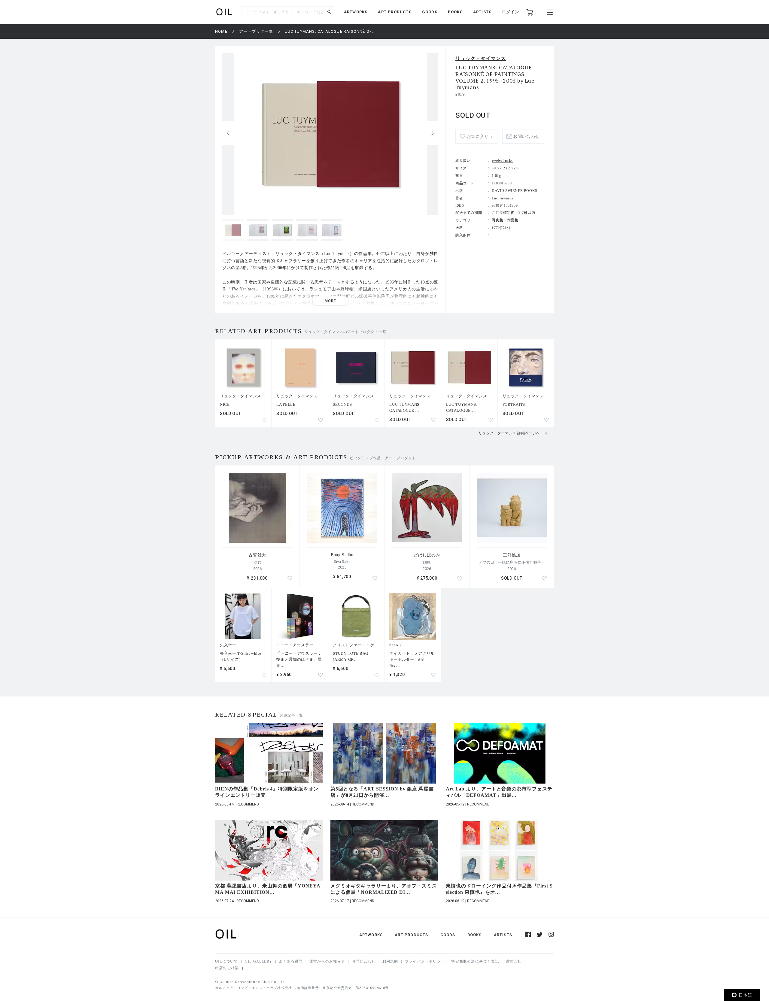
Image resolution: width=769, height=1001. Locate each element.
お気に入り (479, 136)
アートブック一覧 (256, 31)
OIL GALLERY (258, 961)
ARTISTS (482, 12)
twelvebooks (502, 161)
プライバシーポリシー (425, 961)
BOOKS (455, 12)
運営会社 (513, 961)
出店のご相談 (227, 968)
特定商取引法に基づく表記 (475, 961)
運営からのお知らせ (327, 961)
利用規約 (390, 961)
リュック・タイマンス (480, 58)
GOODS (429, 12)
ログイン (510, 12)
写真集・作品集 (505, 220)
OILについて (226, 961)
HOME (221, 31)
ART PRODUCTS (394, 12)
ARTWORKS (356, 12)
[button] (433, 133)
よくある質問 (290, 961)
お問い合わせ (363, 961)
